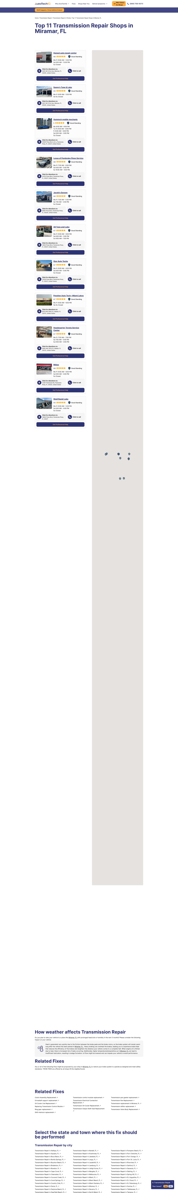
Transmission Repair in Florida (62, 18)
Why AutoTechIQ (61, 4)
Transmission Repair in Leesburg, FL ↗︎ (86, 1165)
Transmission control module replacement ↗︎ (88, 1097)
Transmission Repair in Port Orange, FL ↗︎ (125, 1156)
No (171, 1186)
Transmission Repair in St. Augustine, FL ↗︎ (126, 1177)
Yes (165, 1186)
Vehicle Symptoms (98, 4)
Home (36, 18)
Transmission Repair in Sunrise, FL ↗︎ (123, 1186)
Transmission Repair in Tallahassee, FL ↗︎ (125, 1189)
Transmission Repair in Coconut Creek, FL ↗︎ (50, 1177)
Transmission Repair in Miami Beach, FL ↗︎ (87, 1180)
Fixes (74, 4)
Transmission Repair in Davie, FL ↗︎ (47, 1186)
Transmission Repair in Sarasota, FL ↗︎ (124, 1168)
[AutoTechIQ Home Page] (42, 4)
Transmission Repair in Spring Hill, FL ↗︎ (125, 1174)
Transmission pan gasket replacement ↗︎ (125, 1097)
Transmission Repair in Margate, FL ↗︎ (86, 1171)
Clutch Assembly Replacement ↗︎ (46, 1097)
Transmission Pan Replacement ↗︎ (122, 1100)
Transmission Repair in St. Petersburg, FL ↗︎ (126, 1183)
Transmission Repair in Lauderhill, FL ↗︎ (86, 1162)
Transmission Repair (46, 18)
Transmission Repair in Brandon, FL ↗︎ (48, 1168)
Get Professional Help (60, 78)
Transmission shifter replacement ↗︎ (123, 1106)
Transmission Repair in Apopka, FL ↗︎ (48, 1153)
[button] (128, 459)
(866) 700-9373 (136, 4)
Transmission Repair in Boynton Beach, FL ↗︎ (50, 1162)
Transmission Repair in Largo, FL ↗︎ (85, 1159)
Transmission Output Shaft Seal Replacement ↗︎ (88, 1110)
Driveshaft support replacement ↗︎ (47, 1100)
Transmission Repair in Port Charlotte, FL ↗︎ (126, 1153)
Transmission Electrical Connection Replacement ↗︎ (85, 1102)
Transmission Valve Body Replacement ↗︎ (125, 1109)
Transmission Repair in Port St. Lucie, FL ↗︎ (126, 1159)
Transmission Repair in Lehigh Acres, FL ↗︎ (87, 1168)
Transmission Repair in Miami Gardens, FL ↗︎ (88, 1183)
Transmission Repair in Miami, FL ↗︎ (85, 1177)
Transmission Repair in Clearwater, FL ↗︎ (49, 1174)
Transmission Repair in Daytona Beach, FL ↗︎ (50, 1189)
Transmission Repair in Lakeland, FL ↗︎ (86, 1156)
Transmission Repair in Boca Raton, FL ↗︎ (49, 1156)
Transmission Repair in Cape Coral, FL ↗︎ (49, 1171)
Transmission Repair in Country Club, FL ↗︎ (50, 1183)
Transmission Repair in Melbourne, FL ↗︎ (87, 1174)
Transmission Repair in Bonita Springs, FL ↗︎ (50, 1159)
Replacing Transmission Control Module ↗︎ (49, 1106)
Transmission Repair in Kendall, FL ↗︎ (85, 1151)
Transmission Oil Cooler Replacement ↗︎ (87, 1106)
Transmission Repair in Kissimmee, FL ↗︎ (87, 1153)
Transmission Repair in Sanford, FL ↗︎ (124, 1165)
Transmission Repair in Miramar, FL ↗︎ (86, 1186)
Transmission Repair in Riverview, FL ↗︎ (124, 1162)
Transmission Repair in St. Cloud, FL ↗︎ (124, 1180)
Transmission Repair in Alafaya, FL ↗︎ (47, 1151)
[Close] (172, 1182)
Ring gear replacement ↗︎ (43, 1109)
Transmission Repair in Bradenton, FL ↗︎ (48, 1165)
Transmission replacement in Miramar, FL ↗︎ (126, 1103)
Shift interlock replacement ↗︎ (45, 1112)
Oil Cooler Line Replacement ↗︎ (45, 1103)
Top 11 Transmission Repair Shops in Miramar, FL (86, 18)
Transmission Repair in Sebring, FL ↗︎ (124, 1171)
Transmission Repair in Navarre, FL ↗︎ (86, 1189)
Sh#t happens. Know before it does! (49, 10)
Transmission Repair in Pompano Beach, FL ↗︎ (127, 1151)
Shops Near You (84, 4)
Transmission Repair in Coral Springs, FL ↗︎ (50, 1180)
